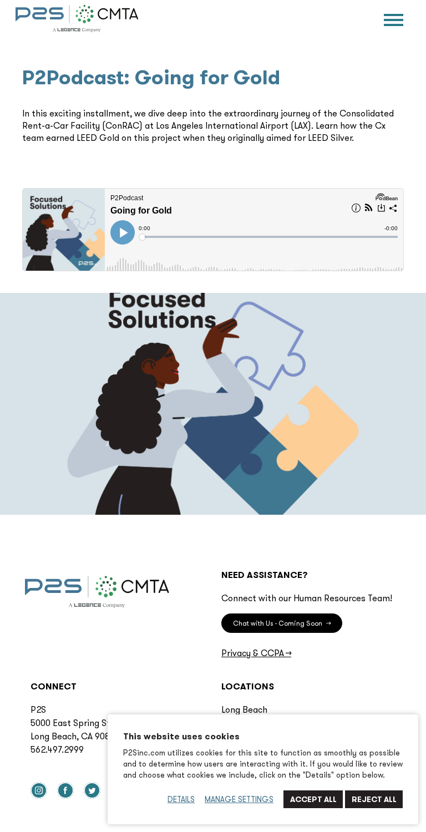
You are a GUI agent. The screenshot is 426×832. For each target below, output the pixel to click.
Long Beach (244, 709)
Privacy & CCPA (256, 652)
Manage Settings (239, 799)
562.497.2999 (57, 749)
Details (181, 799)
